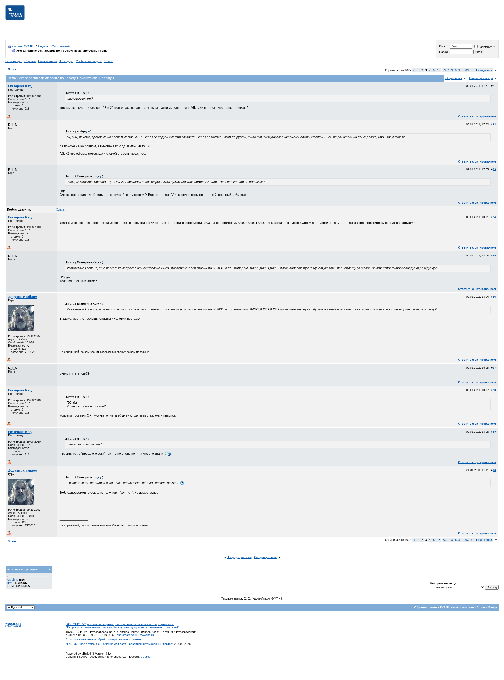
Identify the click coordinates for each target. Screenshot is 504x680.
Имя (442, 46)
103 (450, 70)
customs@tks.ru (127, 634)
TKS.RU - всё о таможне (457, 607)
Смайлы (12, 579)
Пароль (444, 51)
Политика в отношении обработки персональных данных (103, 639)
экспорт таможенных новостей (136, 624)
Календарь (66, 61)
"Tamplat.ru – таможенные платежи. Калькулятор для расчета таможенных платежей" (122, 627)
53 (444, 70)
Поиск (108, 61)
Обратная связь (425, 607)
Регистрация (13, 61)
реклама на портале (100, 624)
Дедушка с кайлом (22, 297)
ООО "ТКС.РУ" (76, 624)
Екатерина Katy (20, 86)
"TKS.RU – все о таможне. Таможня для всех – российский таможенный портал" (119, 643)
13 (438, 70)
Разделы (43, 46)
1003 (465, 70)
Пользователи (47, 61)
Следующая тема (265, 557)
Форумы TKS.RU (23, 46)
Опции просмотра (481, 78)
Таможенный (61, 46)
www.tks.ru (147, 634)
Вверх (492, 607)
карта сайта (166, 624)
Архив (481, 607)
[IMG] (10, 582)
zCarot (145, 656)
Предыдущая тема (239, 557)
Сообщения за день (89, 61)
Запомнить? (487, 46)
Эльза (60, 209)
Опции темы (453, 78)
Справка (30, 61)
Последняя (483, 70)
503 (457, 70)
